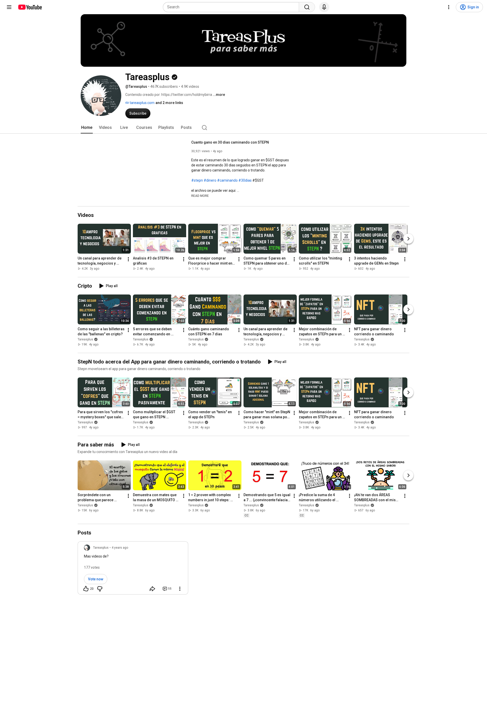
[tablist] (243, 127)
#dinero (210, 180)
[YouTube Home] (29, 7)
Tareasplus (85, 339)
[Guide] (9, 7)
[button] (200, 195)
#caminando (227, 180)
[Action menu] (180, 589)
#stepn (197, 180)
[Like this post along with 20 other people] (86, 589)
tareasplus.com (141, 103)
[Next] (408, 239)
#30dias (245, 180)
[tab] (87, 127)
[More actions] (128, 259)
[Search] (307, 7)
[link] (133, 569)
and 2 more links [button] (169, 103)
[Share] (152, 589)
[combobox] (232, 7)
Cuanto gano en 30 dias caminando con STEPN (230, 142)
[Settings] (449, 7)
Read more (200, 196)
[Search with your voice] (324, 7)
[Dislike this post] (100, 589)
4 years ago (120, 547)
